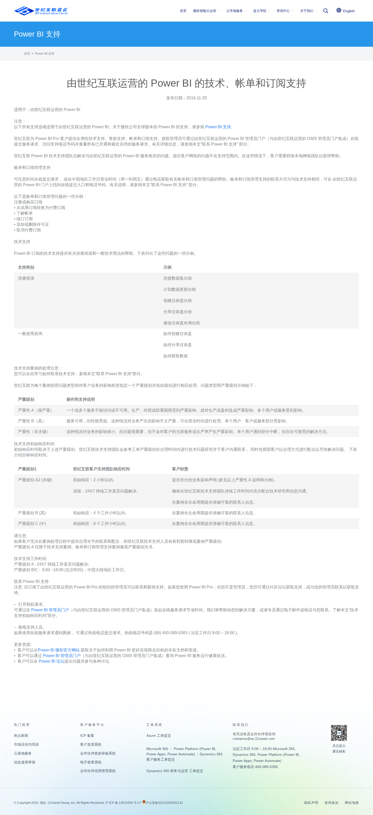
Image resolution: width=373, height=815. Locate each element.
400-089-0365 (266, 767)
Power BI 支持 (218, 127)
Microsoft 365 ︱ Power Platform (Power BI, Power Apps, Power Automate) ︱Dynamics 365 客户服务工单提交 (184, 754)
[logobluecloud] (41, 11)
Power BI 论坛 (51, 661)
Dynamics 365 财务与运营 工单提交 (174, 771)
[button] (219, 11)
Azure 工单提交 (158, 735)
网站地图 (352, 803)
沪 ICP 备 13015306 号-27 (123, 803)
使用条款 (332, 803)
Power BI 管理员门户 (50, 610)
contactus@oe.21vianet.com (254, 739)
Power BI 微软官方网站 (59, 650)
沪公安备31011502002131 (164, 803)
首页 (27, 53)
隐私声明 (311, 803)
